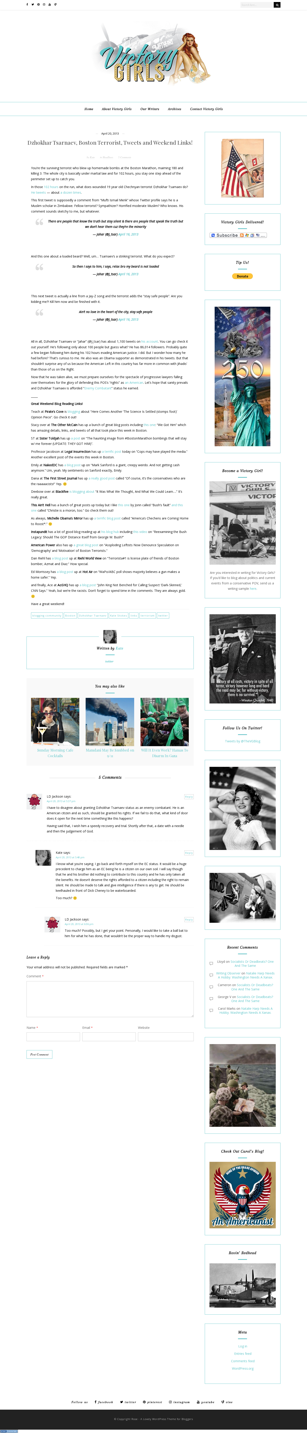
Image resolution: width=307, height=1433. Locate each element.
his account (149, 341)
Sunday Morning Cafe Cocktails (55, 753)
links (134, 615)
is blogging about (81, 491)
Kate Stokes (118, 615)
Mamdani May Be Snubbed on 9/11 (110, 753)
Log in (242, 1346)
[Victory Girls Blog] (153, 87)
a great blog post (85, 545)
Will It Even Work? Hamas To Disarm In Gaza (164, 753)
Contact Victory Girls (206, 109)
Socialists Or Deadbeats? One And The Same (252, 963)
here (253, 588)
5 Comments (124, 157)
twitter (163, 615)
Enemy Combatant (97, 388)
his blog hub (110, 532)
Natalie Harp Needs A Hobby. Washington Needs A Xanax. (246, 975)
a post (75, 438)
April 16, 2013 (128, 234)
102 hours (51, 187)
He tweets (38, 192)
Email (87, 1027)
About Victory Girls (117, 109)
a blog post (72, 465)
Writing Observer (228, 973)
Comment (35, 976)
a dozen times (70, 192)
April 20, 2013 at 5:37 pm (61, 801)
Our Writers (149, 109)
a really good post (102, 478)
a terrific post (111, 451)
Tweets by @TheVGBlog (242, 741)
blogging (74, 411)
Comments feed (243, 1361)
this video (140, 532)
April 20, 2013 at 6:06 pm (79, 924)
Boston (70, 615)
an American (134, 382)
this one (149, 425)
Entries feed (242, 1354)
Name (32, 1027)
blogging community (47, 615)
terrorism (148, 615)
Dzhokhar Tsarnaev (93, 615)
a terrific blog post (107, 518)
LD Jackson (55, 796)
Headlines (108, 157)
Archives (174, 109)
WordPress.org (243, 1369)
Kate (92, 157)
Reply (189, 796)
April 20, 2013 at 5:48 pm (70, 857)
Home (89, 109)
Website (144, 1027)
